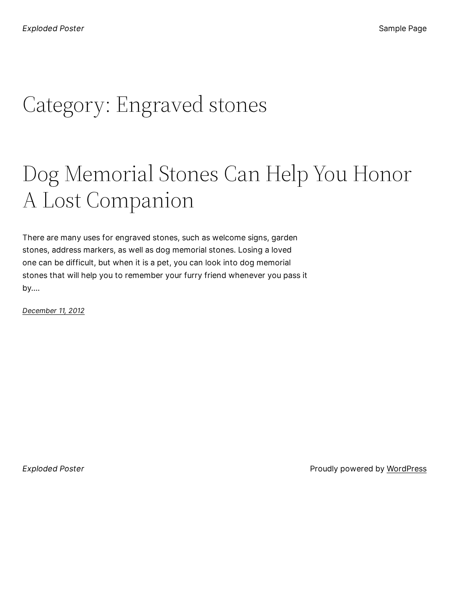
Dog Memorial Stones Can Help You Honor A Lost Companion (217, 186)
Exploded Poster (53, 28)
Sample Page (403, 28)
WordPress (407, 468)
